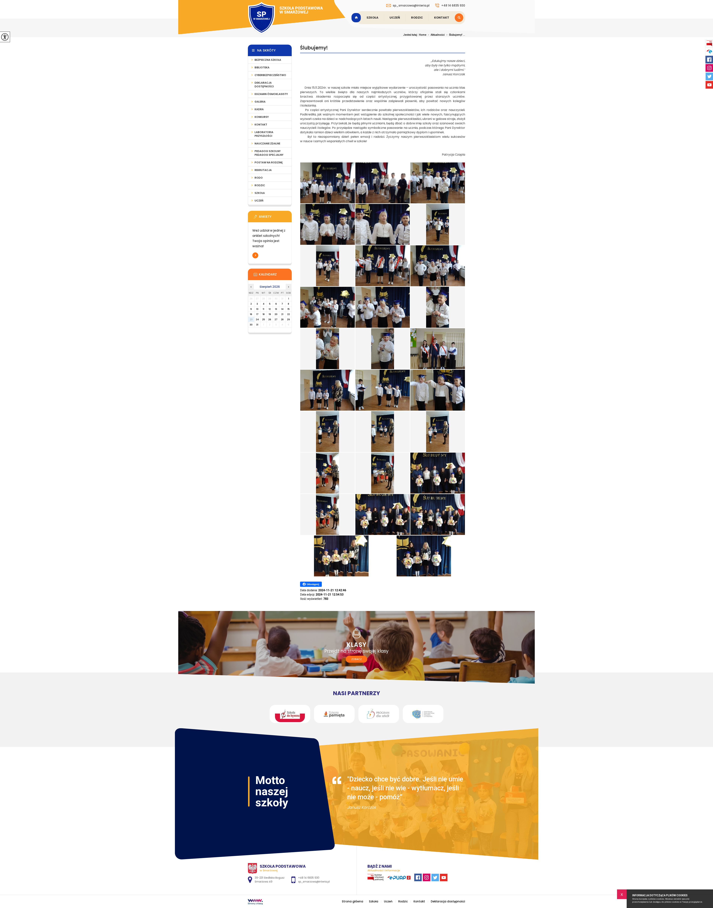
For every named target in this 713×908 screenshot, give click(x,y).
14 (282, 309)
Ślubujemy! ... (455, 34)
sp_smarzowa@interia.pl (411, 5)
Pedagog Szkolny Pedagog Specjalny (269, 153)
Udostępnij (313, 584)
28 (282, 319)
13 (276, 309)
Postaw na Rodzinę (269, 162)
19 (270, 314)
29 (288, 319)
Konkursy (262, 117)
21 (282, 314)
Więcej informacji (255, 255)
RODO (259, 178)
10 (257, 309)
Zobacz (356, 659)
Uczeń (395, 17)
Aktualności (436, 34)
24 (257, 319)
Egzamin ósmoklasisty (271, 94)
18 (264, 314)
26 (269, 319)
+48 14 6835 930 (453, 5)
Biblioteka (262, 67)
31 (257, 324)
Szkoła (372, 17)
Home (422, 34)
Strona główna (356, 17)
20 (276, 314)
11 (263, 309)
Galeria (260, 102)
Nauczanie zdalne (267, 143)
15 (288, 309)
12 (270, 309)
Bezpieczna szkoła (268, 60)
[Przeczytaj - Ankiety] (275, 217)
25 (263, 319)
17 (257, 314)
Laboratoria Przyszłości (264, 134)
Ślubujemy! (314, 48)
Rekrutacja (263, 170)
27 (276, 319)
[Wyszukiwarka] (460, 17)
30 (251, 324)
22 (288, 314)
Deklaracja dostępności (264, 84)
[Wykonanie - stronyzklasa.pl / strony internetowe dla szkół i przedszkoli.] (255, 902)
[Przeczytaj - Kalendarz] (275, 275)
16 (251, 314)
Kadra (259, 109)
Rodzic (417, 17)
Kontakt (441, 17)
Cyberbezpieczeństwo (270, 75)
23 (251, 319)
